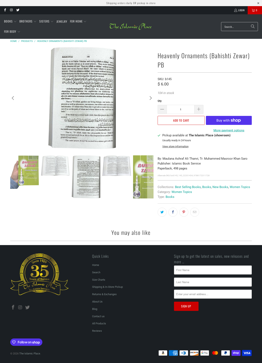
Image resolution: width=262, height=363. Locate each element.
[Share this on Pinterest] (183, 212)
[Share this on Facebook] (172, 212)
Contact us (98, 316)
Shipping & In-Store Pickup (107, 286)
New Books (220, 187)
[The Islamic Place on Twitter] (17, 10)
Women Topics (240, 187)
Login (241, 10)
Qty (160, 100)
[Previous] (13, 98)
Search (96, 272)
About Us (97, 301)
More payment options (228, 130)
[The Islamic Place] (130, 26)
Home (95, 265)
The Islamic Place (29, 353)
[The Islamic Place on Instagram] (11, 10)
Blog (94, 308)
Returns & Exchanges (104, 294)
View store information (175, 146)
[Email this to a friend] (194, 212)
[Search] (253, 26)
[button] (10, 21)
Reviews (97, 330)
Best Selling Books (188, 187)
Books (206, 187)
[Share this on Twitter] (162, 212)
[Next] (150, 98)
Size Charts (98, 279)
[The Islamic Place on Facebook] (5, 10)
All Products (99, 323)
